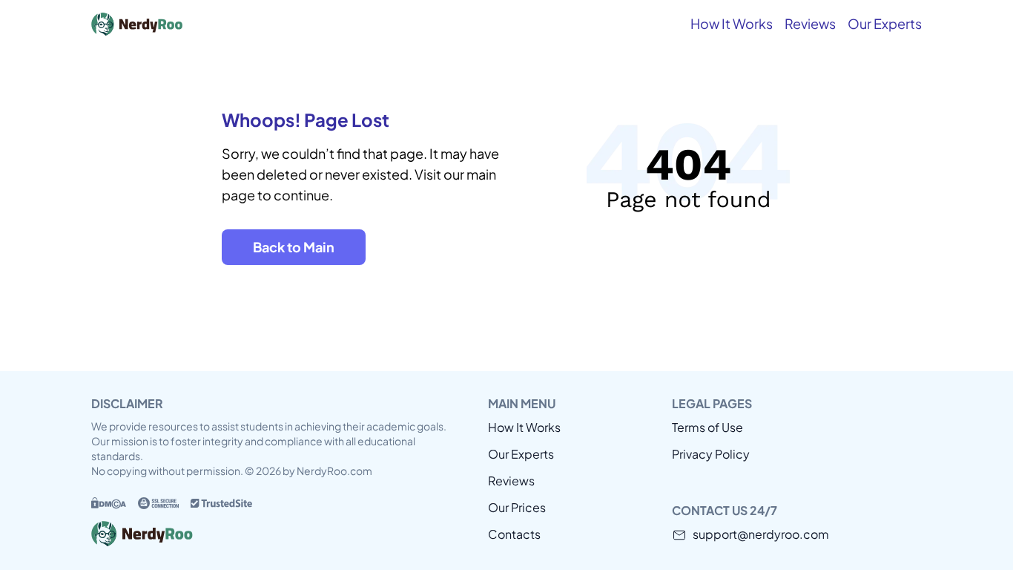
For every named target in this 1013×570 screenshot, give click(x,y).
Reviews (810, 23)
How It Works (731, 23)
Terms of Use (707, 427)
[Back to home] (202, 23)
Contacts (514, 534)
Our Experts (885, 23)
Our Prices (517, 507)
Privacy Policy (711, 454)
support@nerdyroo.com (761, 534)
